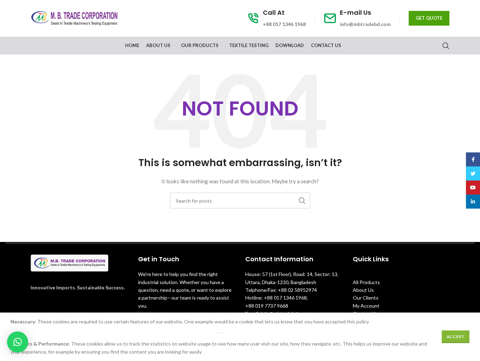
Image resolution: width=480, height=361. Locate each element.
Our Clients (365, 298)
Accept (456, 336)
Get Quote (429, 18)
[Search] (446, 46)
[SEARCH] (302, 200)
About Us (363, 290)
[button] (17, 342)
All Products (366, 282)
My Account (366, 306)
